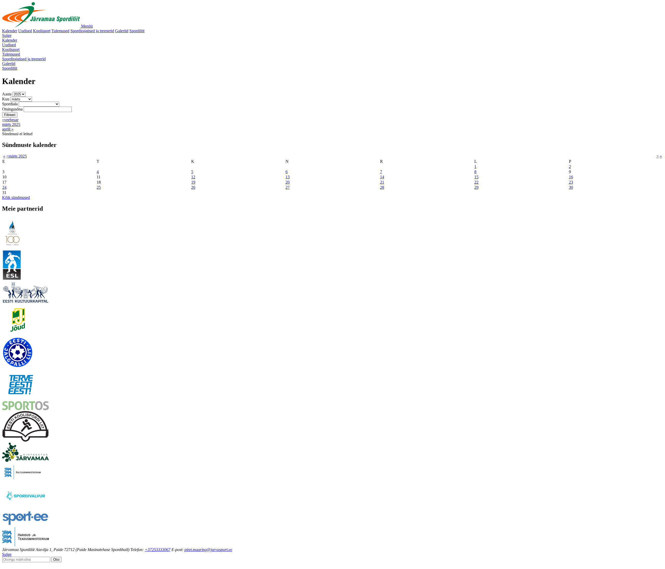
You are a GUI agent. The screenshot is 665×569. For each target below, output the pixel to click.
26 (193, 187)
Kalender (9, 31)
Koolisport (41, 31)
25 (99, 187)
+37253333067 (157, 549)
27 (287, 187)
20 (287, 182)
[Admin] (3, 564)
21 (382, 182)
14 (382, 177)
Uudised (25, 31)
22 (476, 182)
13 (287, 177)
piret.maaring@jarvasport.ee (208, 549)
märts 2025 (11, 124)
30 (571, 187)
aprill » (8, 129)
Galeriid (121, 31)
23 (571, 182)
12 (193, 177)
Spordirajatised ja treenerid (92, 31)
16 (571, 177)
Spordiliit (136, 31)
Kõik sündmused (16, 197)
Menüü (87, 26)
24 (4, 187)
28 (382, 187)
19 (193, 182)
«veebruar (10, 120)
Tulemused (60, 31)
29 (476, 187)
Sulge (6, 35)
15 (476, 177)
